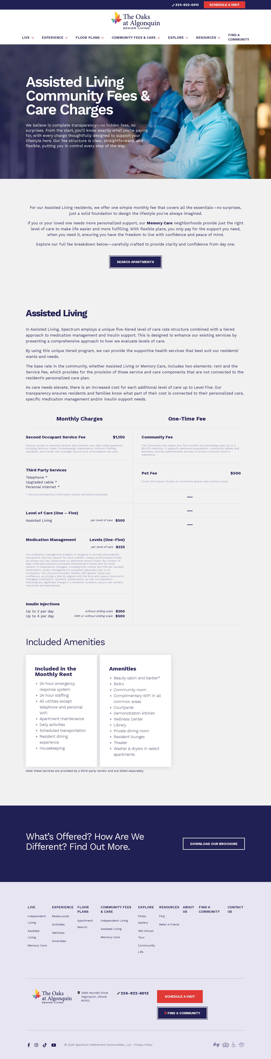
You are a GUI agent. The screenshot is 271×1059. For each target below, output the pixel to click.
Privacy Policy (143, 1044)
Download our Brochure (213, 844)
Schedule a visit (224, 5)
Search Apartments (135, 262)
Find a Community (183, 1013)
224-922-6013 (186, 5)
